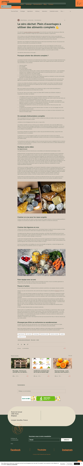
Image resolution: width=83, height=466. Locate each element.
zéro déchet (29, 334)
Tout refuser (69, 463)
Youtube (41, 450)
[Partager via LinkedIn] (24, 344)
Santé (37, 339)
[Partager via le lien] (27, 344)
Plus (62, 11)
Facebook (15, 450)
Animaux (37, 11)
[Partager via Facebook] (18, 344)
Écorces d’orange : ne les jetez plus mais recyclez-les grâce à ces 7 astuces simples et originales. (62, 371)
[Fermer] (81, 464)
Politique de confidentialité (12, 464)
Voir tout (70, 355)
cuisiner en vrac (21, 336)
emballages (36, 334)
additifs (62, 334)
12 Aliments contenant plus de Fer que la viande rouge (41, 371)
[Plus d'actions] (64, 20)
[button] (82, 3)
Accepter (77, 463)
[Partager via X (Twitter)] (21, 344)
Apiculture (44, 11)
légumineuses (21, 334)
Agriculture (30, 11)
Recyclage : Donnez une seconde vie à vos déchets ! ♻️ (20, 371)
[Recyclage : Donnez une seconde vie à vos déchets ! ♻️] (20, 363)
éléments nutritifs (44, 334)
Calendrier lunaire (54, 11)
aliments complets (54, 334)
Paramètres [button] (62, 463)
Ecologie (22, 11)
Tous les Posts (14, 11)
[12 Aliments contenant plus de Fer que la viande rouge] (41, 363)
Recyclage (33, 339)
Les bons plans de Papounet (24, 339)
